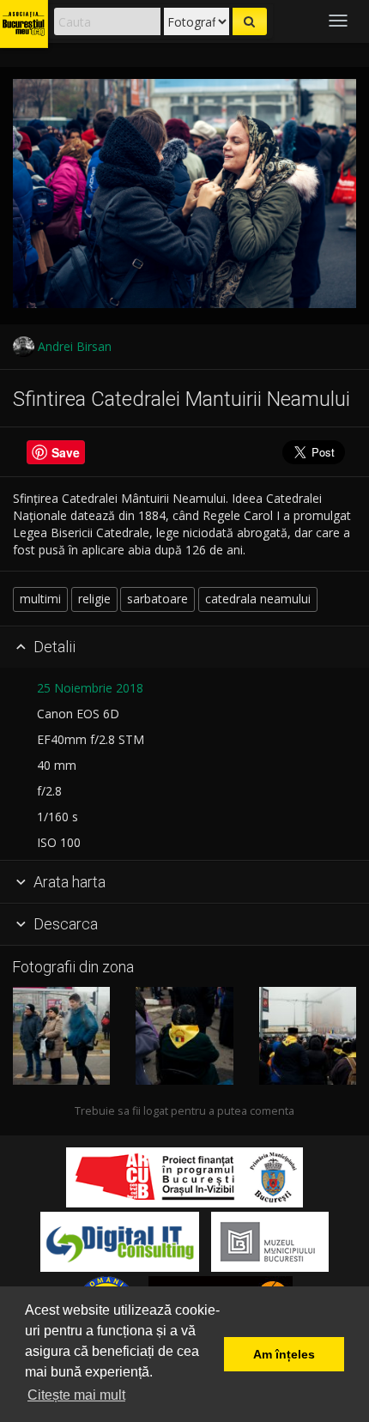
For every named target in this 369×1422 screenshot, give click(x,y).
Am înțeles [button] (284, 1354)
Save (65, 452)
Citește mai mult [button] (76, 1395)
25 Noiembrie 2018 (90, 688)
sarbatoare (157, 598)
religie (94, 598)
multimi (40, 598)
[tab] (184, 648)
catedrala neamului (258, 598)
